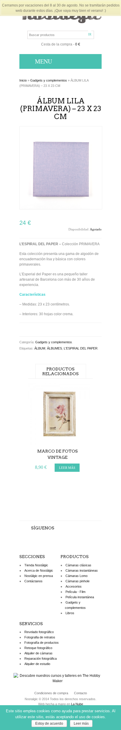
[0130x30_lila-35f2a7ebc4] (60, 208)
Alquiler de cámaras (38, 653)
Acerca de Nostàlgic (38, 570)
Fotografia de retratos (39, 637)
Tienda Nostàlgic (36, 565)
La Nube (77, 704)
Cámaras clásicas (78, 565)
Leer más (81, 723)
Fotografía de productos (41, 642)
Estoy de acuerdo (49, 723)
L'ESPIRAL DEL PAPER (81, 348)
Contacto (80, 693)
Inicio (23, 80)
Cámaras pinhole (77, 581)
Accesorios (73, 586)
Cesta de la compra (56, 44)
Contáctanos (33, 581)
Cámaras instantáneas (81, 570)
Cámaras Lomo (76, 576)
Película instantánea (79, 597)
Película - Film (75, 592)
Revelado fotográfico (39, 632)
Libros (69, 613)
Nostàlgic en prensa (38, 576)
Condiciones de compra (51, 693)
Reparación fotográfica (40, 658)
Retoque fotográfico (38, 648)
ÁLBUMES (54, 348)
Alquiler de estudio (37, 664)
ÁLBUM (39, 348)
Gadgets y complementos (48, 80)
